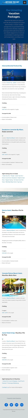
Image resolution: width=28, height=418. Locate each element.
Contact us (5, 387)
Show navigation (24, 2)
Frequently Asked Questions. (14, 398)
